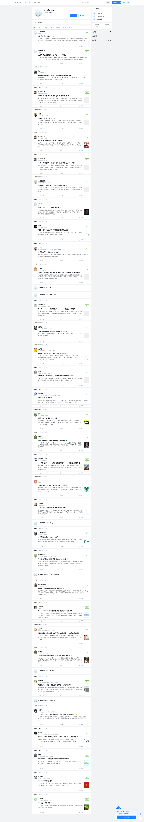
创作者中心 (115, 2)
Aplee (40, 436)
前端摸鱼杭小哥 (42, 458)
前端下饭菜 (41, 181)
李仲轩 (40, 225)
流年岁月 (40, 503)
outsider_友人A (42, 91)
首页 (26, 2)
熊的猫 (40, 327)
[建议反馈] (140, 814)
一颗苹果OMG (42, 533)
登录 (126, 2)
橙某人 (40, 710)
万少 (39, 414)
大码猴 (40, 349)
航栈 (39, 371)
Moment (40, 651)
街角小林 (40, 680)
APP (39, 2)
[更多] (140, 818)
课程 (35, 2)
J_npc (40, 248)
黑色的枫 (40, 393)
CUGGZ (52, 671)
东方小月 (40, 606)
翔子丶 (40, 71)
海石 (51, 288)
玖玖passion (42, 584)
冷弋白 (40, 203)
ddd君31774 (42, 32)
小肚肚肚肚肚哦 (54, 574)
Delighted (53, 523)
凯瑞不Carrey (42, 555)
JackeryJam (42, 481)
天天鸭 (40, 268)
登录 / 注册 (126, 817)
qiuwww (41, 776)
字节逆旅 (40, 798)
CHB (39, 754)
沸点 (30, 2)
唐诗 (39, 114)
